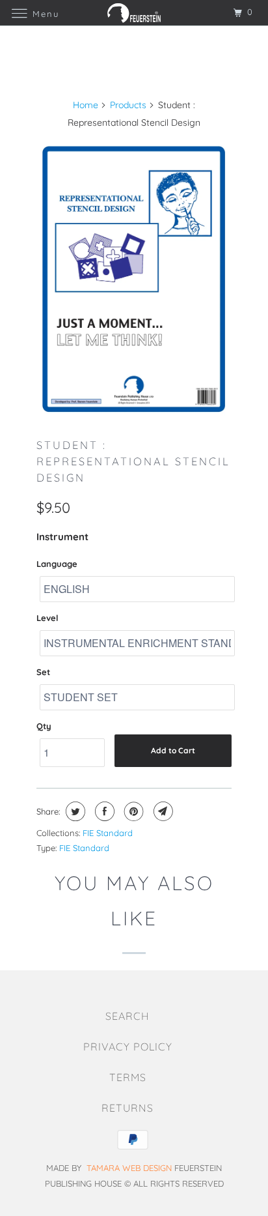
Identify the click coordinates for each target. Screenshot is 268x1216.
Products (128, 105)
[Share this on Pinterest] (132, 811)
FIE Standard (108, 833)
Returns (127, 1107)
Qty (43, 726)
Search (127, 1015)
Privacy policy (127, 1046)
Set (43, 672)
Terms (127, 1077)
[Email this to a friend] (161, 811)
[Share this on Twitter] (73, 811)
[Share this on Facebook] (103, 811)
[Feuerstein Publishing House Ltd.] (134, 12)
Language (56, 563)
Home (85, 105)
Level (47, 618)
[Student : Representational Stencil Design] (134, 279)
